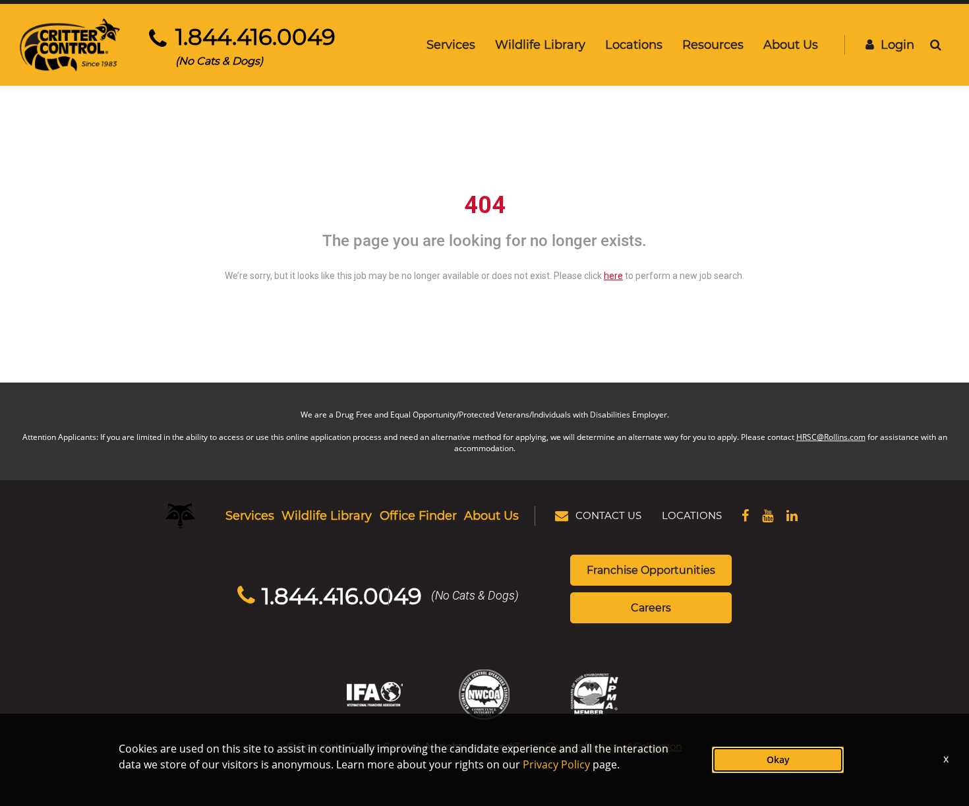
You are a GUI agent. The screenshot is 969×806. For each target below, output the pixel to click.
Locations (633, 44)
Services (450, 44)
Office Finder (418, 515)
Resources (713, 44)
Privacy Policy (556, 764)
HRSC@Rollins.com (831, 437)
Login (897, 44)
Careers (651, 607)
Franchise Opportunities (651, 569)
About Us (790, 44)
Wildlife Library (540, 44)
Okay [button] (778, 759)
